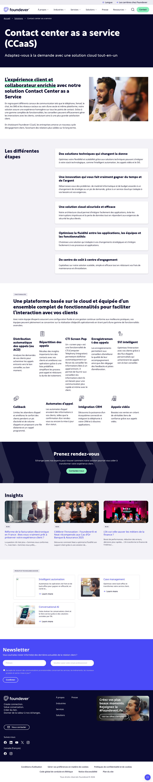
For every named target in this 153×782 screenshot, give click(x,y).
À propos (42, 9)
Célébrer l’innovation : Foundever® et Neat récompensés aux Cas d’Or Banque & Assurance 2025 (75, 534)
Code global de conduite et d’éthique (56, 771)
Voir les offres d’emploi (113, 717)
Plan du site (108, 771)
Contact (143, 10)
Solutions (90, 9)
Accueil (7, 18)
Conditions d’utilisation (31, 767)
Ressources (118, 9)
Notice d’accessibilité (88, 771)
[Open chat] (148, 777)
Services (74, 9)
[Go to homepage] (17, 9)
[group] (27, 523)
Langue (108, 2)
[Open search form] (133, 9)
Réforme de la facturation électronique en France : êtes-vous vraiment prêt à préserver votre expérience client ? (27, 534)
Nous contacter (19, 727)
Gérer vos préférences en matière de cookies (68, 767)
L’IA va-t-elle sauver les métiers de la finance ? (124, 533)
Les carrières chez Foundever (133, 2)
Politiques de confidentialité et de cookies (113, 767)
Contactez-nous (76, 471)
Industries (58, 9)
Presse (105, 9)
